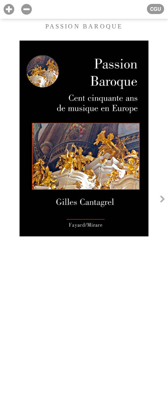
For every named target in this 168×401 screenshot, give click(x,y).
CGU (155, 8)
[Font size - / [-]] (26, 9)
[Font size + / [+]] (9, 9)
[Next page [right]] (162, 200)
